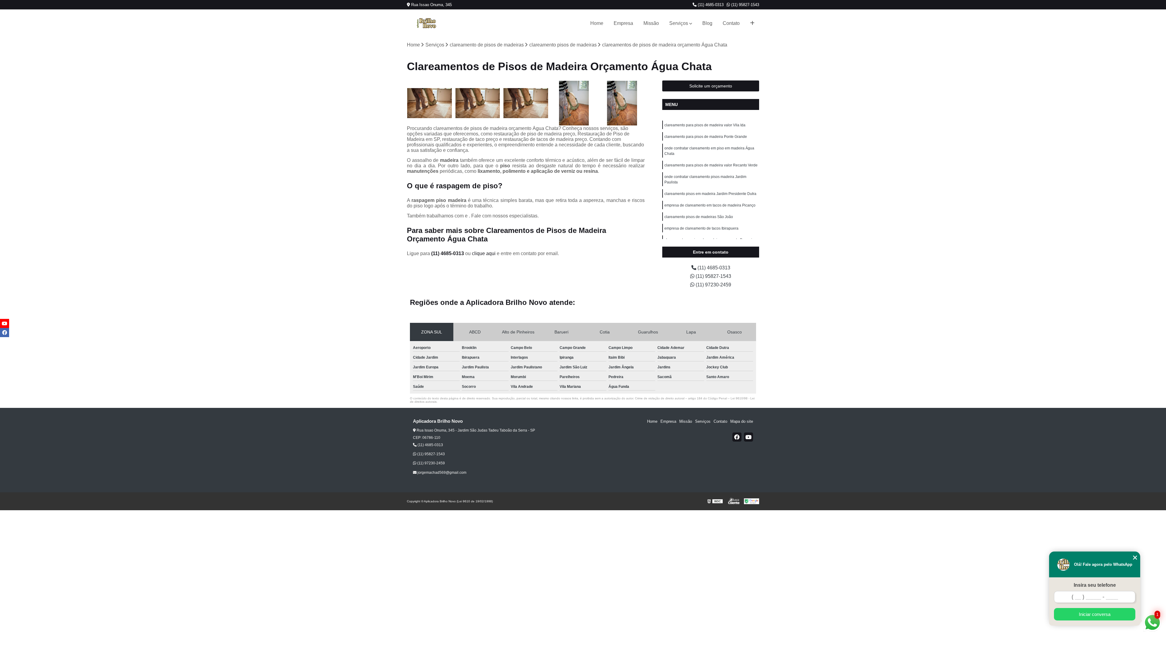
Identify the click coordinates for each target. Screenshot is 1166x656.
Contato (731, 23)
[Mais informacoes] (752, 23)
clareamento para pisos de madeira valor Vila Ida (704, 125)
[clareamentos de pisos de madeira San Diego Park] (574, 103)
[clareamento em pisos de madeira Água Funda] (622, 103)
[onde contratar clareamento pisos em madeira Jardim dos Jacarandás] (525, 103)
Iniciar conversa (1094, 614)
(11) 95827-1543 (744, 4)
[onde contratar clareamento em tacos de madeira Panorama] (477, 103)
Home (596, 23)
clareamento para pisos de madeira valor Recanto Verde (711, 165)
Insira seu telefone (1095, 585)
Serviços (678, 23)
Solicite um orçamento (710, 86)
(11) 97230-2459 (712, 284)
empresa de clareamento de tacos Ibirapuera (701, 228)
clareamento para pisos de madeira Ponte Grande (705, 137)
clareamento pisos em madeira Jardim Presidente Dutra (710, 194)
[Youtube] (748, 437)
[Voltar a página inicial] (426, 23)
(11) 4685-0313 (710, 4)
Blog (707, 23)
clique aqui (484, 253)
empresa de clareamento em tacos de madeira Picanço (709, 205)
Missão (651, 23)
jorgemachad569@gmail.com (441, 472)
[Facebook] (737, 437)
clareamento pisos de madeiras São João (698, 217)
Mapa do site (741, 421)
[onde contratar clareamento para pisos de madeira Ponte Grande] (429, 103)
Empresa (623, 23)
